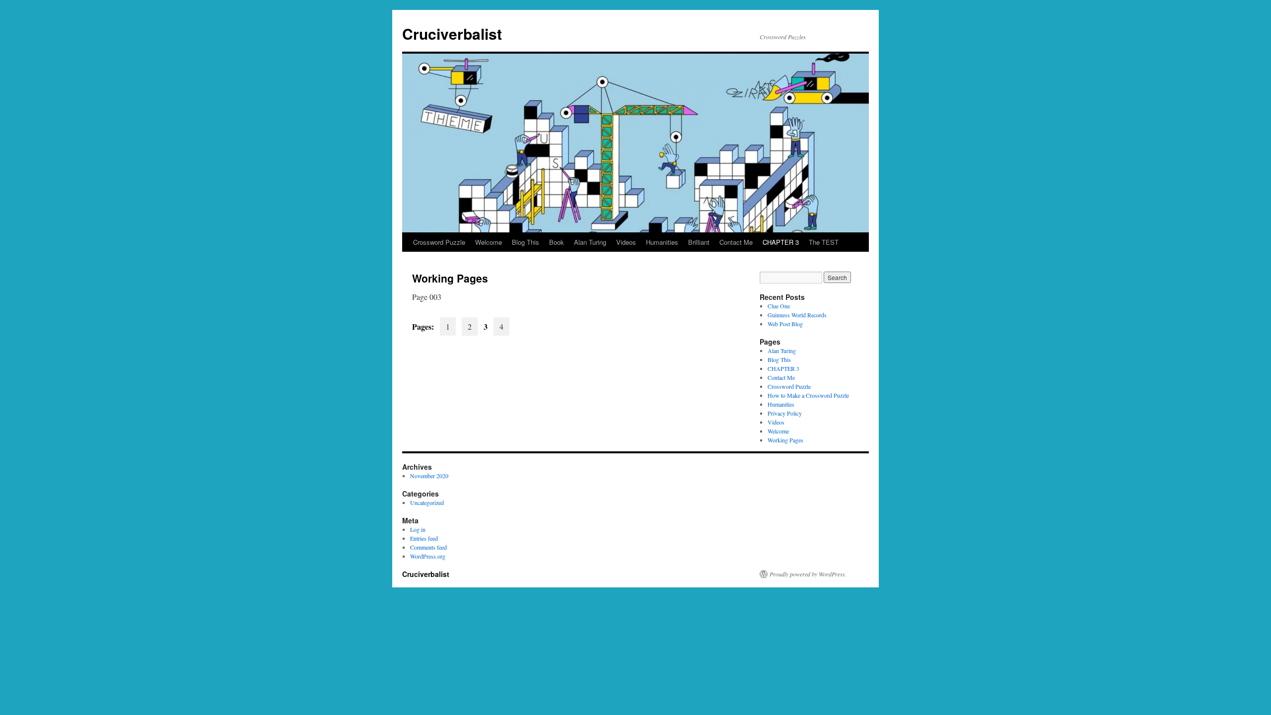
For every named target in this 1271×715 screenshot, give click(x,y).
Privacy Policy (785, 413)
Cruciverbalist (452, 33)
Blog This (525, 242)
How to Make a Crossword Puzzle (808, 395)
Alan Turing (590, 242)
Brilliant (698, 242)
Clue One (779, 306)
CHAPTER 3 (781, 242)
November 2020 (429, 476)
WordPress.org (427, 556)
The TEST (824, 242)
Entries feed (424, 538)
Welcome (488, 242)
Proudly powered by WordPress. (808, 574)
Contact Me (736, 242)
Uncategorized (427, 502)
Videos (626, 242)
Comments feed (428, 547)
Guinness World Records (797, 315)
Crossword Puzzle (439, 242)
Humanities (662, 242)
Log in (417, 529)
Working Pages (785, 440)
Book (556, 242)
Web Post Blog (785, 324)
